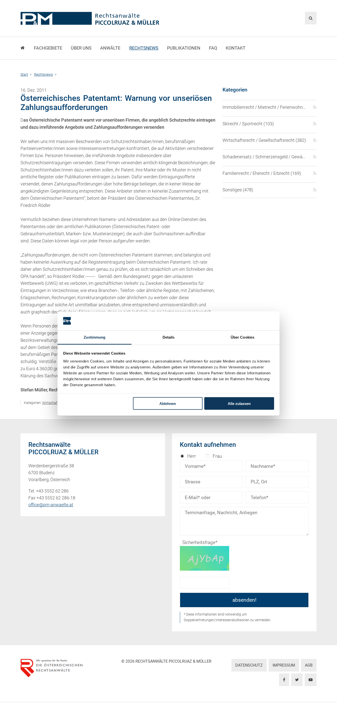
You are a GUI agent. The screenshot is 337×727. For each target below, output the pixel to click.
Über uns (81, 48)
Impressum (284, 665)
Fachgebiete (48, 48)
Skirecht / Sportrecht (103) (248, 123)
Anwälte (110, 48)
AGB (309, 665)
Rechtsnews (143, 48)
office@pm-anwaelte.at (50, 504)
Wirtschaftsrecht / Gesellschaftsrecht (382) (264, 140)
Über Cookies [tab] (242, 337)
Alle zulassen (239, 403)
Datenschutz (249, 665)
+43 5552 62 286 (52, 491)
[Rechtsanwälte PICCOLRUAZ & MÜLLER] (118, 18)
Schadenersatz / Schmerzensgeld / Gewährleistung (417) (265, 156)
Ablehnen (167, 403)
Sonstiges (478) (238, 189)
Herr (191, 456)
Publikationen (183, 48)
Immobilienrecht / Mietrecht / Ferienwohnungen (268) (265, 107)
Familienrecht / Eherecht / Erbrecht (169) (262, 173)
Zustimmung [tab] (95, 337)
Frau (217, 456)
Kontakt (235, 48)
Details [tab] (169, 337)
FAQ (213, 48)
